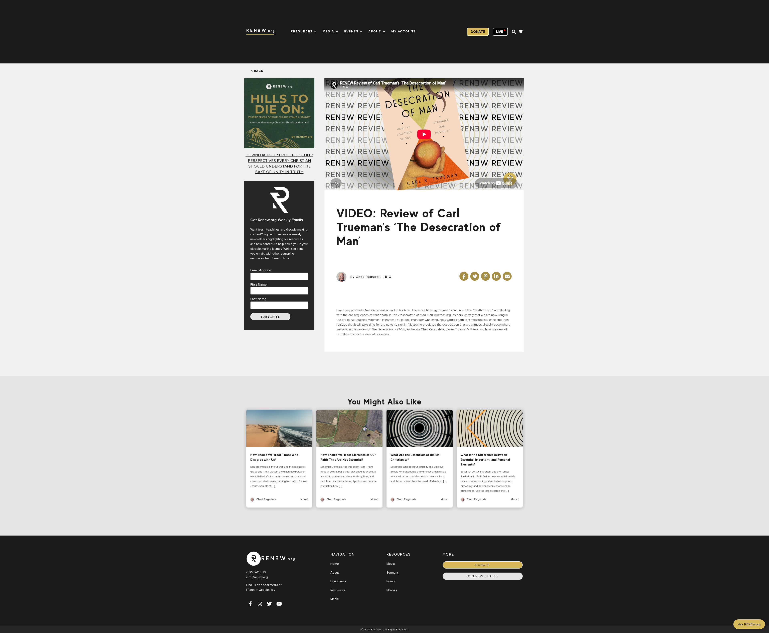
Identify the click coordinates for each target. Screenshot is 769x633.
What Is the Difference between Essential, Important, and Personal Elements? (490, 428)
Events (351, 31)
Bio (388, 276)
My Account (403, 31)
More (303, 499)
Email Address (261, 270)
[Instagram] (260, 604)
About (374, 31)
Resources (301, 31)
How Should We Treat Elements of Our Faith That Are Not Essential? (349, 428)
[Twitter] (269, 604)
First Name (258, 284)
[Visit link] (520, 32)
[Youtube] (279, 604)
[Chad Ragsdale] (252, 501)
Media (328, 31)
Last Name (258, 299)
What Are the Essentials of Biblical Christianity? (420, 428)
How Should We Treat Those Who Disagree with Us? (279, 428)
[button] (514, 32)
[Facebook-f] (250, 604)
